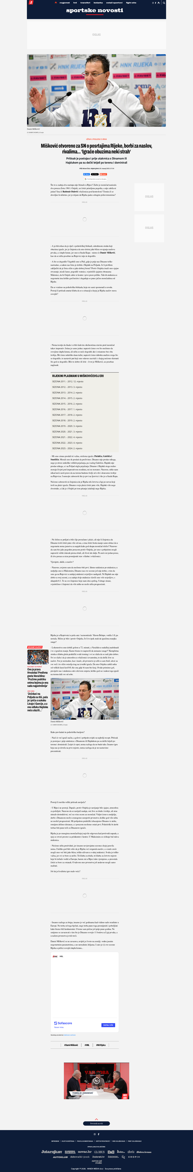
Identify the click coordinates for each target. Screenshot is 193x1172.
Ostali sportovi (114, 3)
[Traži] (164, 3)
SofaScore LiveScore (70, 1035)
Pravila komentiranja (85, 1141)
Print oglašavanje (135, 1141)
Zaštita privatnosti (103, 1141)
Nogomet (65, 3)
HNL (75, 3)
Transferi (85, 3)
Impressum (55, 1141)
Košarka (98, 3)
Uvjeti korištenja (68, 1141)
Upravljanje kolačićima (96, 1147)
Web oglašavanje (118, 1141)
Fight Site (131, 3)
